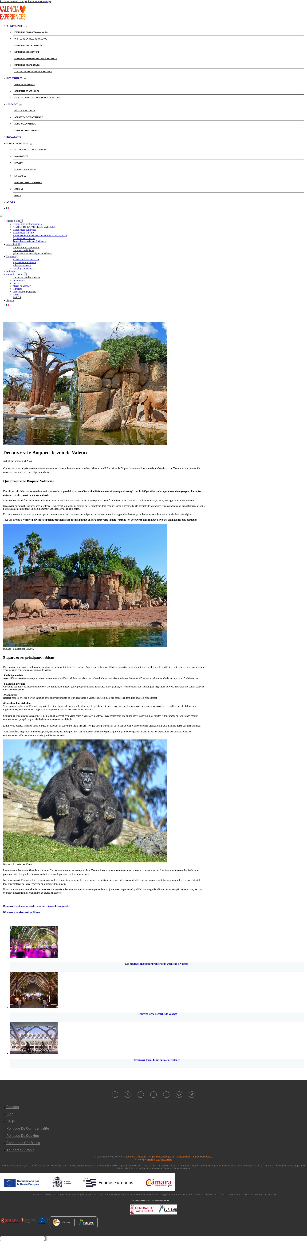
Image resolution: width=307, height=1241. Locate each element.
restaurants (13, 137)
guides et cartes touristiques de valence (37, 97)
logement (12, 104)
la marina (20, 176)
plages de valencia (25, 169)
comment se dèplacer (26, 91)
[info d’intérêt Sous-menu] (25, 78)
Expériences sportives (26, 65)
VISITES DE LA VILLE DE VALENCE (30, 39)
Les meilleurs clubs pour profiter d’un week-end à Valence (156, 963)
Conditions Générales (23, 1143)
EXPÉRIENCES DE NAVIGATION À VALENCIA (35, 58)
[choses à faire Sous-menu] (25, 26)
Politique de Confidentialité (176, 1156)
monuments (21, 156)
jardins (18, 189)
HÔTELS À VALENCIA (24, 110)
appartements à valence (28, 117)
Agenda (10, 202)
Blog (9, 1114)
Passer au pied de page (39, 1)
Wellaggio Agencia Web (159, 1159)
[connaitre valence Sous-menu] (31, 144)
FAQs (10, 1121)
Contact (12, 1107)
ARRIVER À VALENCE (24, 84)
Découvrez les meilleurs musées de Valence (157, 1060)
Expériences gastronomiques (30, 32)
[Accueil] (13, 18)
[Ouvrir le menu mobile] (1, 216)
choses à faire (14, 26)
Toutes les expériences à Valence (33, 71)
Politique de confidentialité (27, 1128)
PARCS (17, 195)
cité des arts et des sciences (30, 150)
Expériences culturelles (28, 45)
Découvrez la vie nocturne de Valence (157, 1013)
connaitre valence (17, 143)
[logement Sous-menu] (20, 104)
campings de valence (26, 130)
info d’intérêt (14, 78)
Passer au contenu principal (14, 1)
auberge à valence (24, 124)
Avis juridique (154, 1156)
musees (18, 163)
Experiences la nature (26, 52)
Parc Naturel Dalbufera (28, 182)
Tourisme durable (20, 1150)
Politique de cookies (22, 1136)
